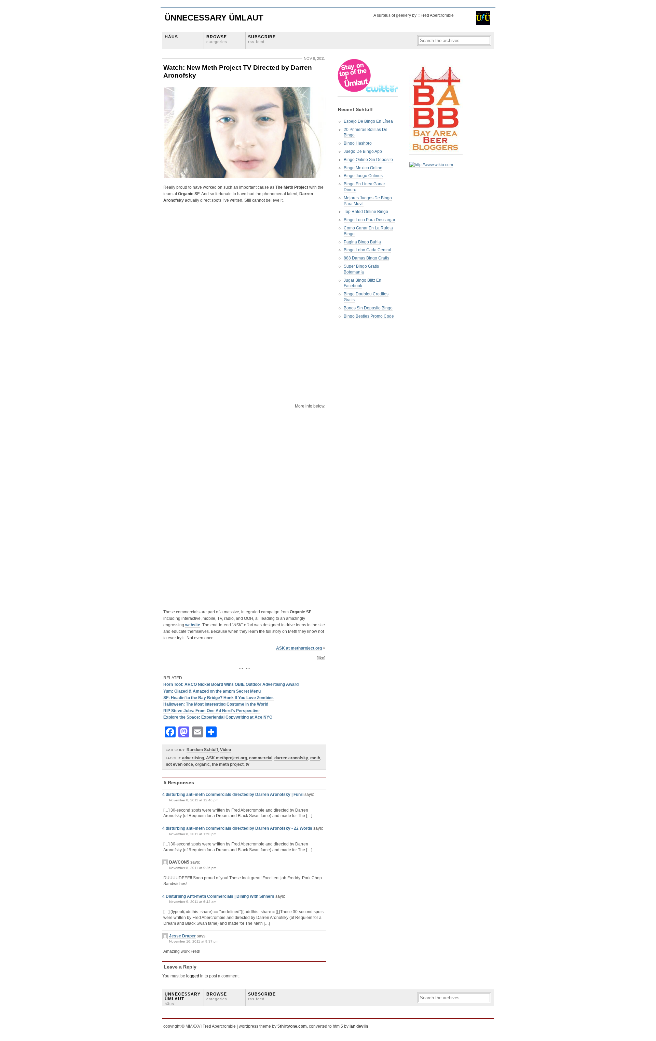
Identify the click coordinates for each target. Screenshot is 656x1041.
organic (202, 764)
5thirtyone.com (292, 1026)
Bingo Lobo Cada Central (367, 250)
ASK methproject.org (226, 758)
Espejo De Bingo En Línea (368, 121)
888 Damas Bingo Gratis (366, 258)
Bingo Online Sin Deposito (368, 159)
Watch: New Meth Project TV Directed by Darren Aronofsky (237, 71)
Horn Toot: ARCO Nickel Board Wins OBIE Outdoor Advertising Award (231, 684)
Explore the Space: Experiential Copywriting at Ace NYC (217, 717)
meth (315, 758)
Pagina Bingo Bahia (362, 242)
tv (247, 764)
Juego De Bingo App (363, 151)
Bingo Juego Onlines (363, 175)
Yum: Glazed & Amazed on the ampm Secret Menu (212, 691)
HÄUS (171, 37)
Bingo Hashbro (358, 143)
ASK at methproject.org (299, 648)
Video (225, 749)
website (192, 625)
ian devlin (359, 1026)
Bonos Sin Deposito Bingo (368, 308)
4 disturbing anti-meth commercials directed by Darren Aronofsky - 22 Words (237, 828)
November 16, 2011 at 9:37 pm (193, 941)
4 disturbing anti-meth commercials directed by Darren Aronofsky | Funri (232, 794)
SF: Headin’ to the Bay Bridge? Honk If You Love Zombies (218, 697)
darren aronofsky (291, 758)
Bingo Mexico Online (363, 167)
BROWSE (216, 39)
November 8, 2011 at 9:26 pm (192, 868)
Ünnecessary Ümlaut (214, 17)
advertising (193, 758)
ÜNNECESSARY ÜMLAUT (183, 999)
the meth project (228, 764)
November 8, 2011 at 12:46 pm (193, 800)
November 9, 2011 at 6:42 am (192, 902)
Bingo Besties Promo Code (369, 316)
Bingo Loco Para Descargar (369, 219)
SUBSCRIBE (262, 39)
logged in (195, 976)
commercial (260, 758)
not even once (179, 764)
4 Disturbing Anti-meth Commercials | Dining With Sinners (218, 896)
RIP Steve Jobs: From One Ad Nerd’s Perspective (211, 710)
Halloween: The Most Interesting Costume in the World (215, 704)
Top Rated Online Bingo (366, 211)
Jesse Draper (182, 936)
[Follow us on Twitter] (368, 94)
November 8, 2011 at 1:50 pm (192, 834)
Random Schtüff (202, 749)
